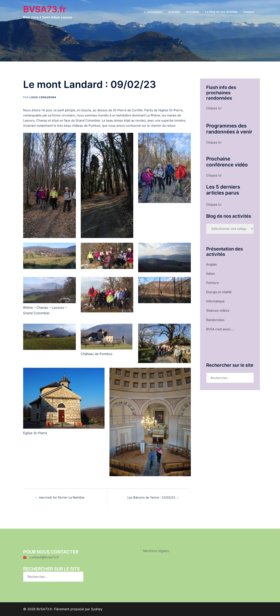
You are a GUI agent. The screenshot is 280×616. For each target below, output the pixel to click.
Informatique (215, 301)
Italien (210, 274)
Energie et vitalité (219, 292)
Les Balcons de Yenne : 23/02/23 (151, 497)
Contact (248, 12)
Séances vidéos (217, 310)
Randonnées (215, 320)
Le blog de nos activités (221, 12)
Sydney (96, 609)
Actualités (192, 12)
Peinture (212, 283)
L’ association (153, 12)
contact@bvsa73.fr (44, 557)
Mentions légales (156, 551)
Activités (174, 12)
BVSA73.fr (44, 9)
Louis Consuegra (43, 97)
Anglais (211, 264)
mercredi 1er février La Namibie (61, 497)
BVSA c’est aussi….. (220, 329)
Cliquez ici (213, 108)
